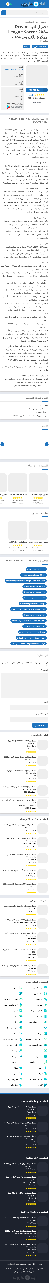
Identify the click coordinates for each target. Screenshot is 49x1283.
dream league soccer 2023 (34, 598)
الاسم (45, 702)
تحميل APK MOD (34, 90)
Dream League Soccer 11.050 (33, 575)
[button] (3, 12)
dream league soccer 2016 (34, 586)
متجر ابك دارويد (13, 1264)
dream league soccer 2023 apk (32, 603)
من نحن (16, 1271)
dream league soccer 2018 (34, 592)
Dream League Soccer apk (34, 626)
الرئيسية (44, 22)
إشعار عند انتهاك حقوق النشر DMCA (19, 1268)
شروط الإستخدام (27, 1271)
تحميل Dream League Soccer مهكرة (31, 638)
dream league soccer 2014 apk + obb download (25, 580)
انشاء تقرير (36, 102)
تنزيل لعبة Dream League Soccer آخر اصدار (28, 643)
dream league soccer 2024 (34, 615)
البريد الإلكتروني (42, 713)
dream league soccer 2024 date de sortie (28, 620)
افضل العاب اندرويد (32, 22)
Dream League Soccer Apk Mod (32, 632)
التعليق (44, 670)
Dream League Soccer (36, 569)
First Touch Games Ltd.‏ (14, 69)
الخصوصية (39, 1268)
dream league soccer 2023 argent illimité (28, 609)
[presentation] (46, 444)
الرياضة (26, 46)
